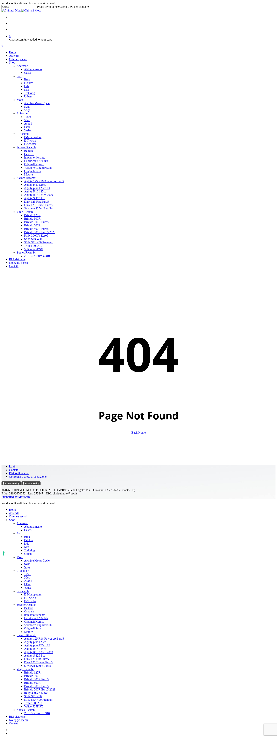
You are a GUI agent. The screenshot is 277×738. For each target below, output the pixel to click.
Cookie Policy (32, 483)
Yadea (27, 587)
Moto (20, 557)
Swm (27, 564)
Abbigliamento (33, 526)
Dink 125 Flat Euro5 (36, 659)
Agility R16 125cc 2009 (38, 652)
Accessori (22, 523)
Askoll (28, 580)
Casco (27, 530)
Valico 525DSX (33, 706)
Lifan (27, 584)
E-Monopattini (32, 594)
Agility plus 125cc (35, 642)
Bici (19, 533)
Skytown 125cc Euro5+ (38, 665)
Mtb (26, 547)
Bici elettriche (17, 716)
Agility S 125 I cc (34, 655)
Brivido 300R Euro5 (36, 679)
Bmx (27, 536)
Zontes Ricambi (26, 709)
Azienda (14, 513)
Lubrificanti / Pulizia (36, 618)
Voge (27, 567)
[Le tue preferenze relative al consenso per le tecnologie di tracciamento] (3, 553)
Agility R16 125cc (35, 648)
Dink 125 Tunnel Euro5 (38, 662)
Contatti (13, 469)
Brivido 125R (32, 672)
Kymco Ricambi (26, 635)
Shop (12, 519)
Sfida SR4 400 (33, 696)
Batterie (28, 608)
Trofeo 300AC (33, 703)
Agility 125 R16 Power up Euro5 (44, 638)
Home (12, 509)
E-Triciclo (30, 597)
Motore (28, 631)
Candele (29, 611)
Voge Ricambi (25, 669)
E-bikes (28, 540)
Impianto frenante (34, 614)
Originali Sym (32, 628)
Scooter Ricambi (26, 604)
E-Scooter (22, 570)
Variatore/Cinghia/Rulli (38, 625)
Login (12, 466)
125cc (27, 574)
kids (26, 543)
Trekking (29, 550)
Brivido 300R (32, 675)
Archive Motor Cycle (37, 560)
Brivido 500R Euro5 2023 (39, 689)
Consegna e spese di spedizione (28, 476)
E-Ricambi (23, 591)
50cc (27, 577)
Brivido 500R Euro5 (36, 686)
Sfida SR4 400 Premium (38, 699)
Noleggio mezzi (18, 720)
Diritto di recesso (19, 473)
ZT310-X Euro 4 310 (37, 713)
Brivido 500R (32, 682)
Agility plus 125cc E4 (37, 645)
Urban (28, 553)
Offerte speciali (18, 516)
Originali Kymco (34, 621)
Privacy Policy (12, 483)
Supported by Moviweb (16, 496)
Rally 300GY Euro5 (36, 692)
